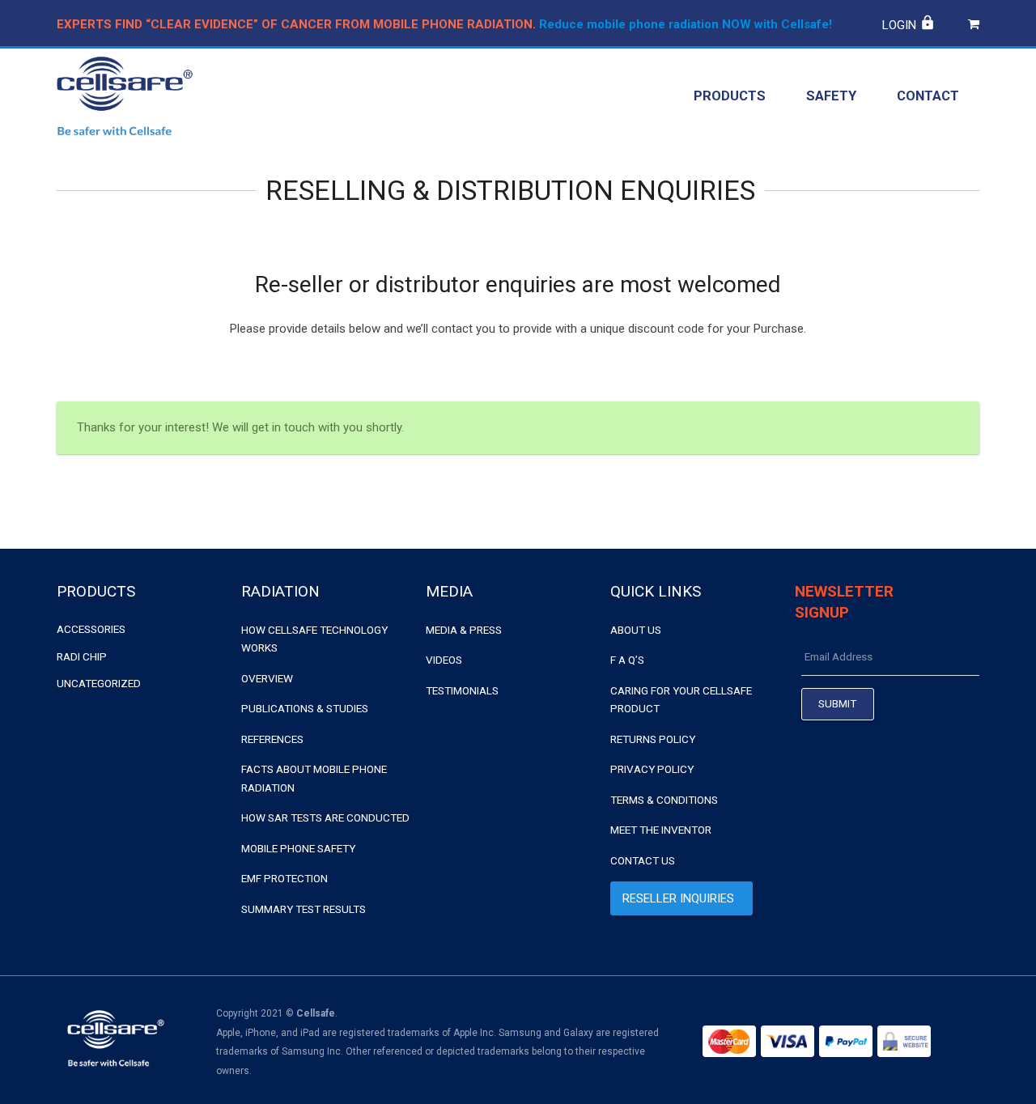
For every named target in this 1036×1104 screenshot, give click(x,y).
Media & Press (464, 629)
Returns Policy (652, 738)
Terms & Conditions (664, 799)
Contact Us (642, 860)
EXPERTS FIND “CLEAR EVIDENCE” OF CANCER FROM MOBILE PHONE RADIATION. (296, 24)
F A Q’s (627, 659)
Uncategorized (99, 683)
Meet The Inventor (660, 829)
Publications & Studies (304, 708)
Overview (267, 678)
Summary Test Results (303, 908)
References (272, 738)
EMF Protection (284, 878)
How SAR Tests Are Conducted (325, 817)
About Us (635, 629)
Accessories (91, 628)
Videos (444, 659)
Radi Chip (82, 656)
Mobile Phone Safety (298, 848)
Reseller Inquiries (678, 898)
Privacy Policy (652, 768)
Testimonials (462, 690)
